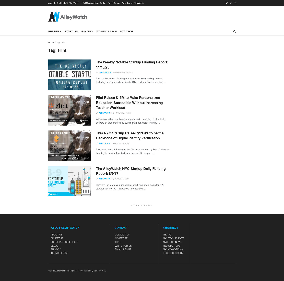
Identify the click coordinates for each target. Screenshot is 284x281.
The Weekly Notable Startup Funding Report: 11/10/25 (132, 64)
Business (54, 31)
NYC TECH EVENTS (173, 238)
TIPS (117, 242)
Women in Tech (106, 31)
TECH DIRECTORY (173, 253)
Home (51, 42)
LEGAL (54, 245)
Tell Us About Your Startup (94, 2)
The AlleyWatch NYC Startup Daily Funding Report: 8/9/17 (131, 171)
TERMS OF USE (59, 253)
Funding (87, 31)
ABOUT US (56, 234)
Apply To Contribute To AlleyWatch (63, 2)
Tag (58, 42)
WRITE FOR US (123, 245)
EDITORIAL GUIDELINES (64, 242)
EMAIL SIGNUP (123, 249)
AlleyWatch (105, 72)
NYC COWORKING (173, 249)
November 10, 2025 (123, 72)
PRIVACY (55, 249)
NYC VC (167, 234)
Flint (64, 42)
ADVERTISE (57, 238)
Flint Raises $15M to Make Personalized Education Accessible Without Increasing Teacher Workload (129, 102)
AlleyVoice (104, 143)
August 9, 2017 (121, 178)
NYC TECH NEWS (172, 242)
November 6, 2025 (122, 112)
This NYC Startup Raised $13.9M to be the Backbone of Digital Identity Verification (129, 135)
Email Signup (114, 2)
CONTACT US (122, 234)
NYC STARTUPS (171, 245)
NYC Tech (126, 31)
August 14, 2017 (121, 143)
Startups (71, 31)
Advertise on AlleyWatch (133, 2)
